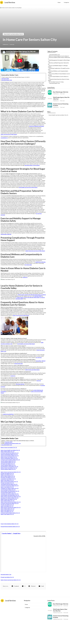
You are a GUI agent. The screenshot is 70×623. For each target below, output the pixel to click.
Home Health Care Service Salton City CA (13, 34)
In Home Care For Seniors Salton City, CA (10, 459)
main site (39, 380)
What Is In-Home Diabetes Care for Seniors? (59, 56)
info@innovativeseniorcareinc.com (12, 443)
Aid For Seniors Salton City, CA (8, 476)
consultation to (4, 137)
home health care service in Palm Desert (28, 187)
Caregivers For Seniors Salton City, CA (9, 488)
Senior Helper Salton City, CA (7, 451)
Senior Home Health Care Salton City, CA (10, 450)
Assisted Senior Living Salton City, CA (9, 466)
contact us (25, 277)
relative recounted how (8, 414)
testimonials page (18, 363)
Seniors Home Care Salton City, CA (9, 447)
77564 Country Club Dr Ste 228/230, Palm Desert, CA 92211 (31, 294)
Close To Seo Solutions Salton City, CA (9, 523)
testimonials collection (6, 234)
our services (39, 357)
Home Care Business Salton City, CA (9, 454)
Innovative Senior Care (6, 80)
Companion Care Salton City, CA (8, 478)
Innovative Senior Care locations (32, 165)
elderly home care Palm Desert (32, 369)
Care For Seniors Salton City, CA (8, 461)
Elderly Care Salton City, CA (7, 474)
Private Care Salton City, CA (7, 473)
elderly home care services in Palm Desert (35, 250)
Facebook (16, 586)
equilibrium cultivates (40, 262)
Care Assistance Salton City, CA (8, 462)
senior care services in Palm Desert (9, 134)
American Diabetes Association (36, 126)
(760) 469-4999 (5, 78)
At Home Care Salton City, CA (8, 463)
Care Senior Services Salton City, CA (9, 484)
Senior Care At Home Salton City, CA (9, 481)
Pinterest (33, 586)
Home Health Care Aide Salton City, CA (10, 491)
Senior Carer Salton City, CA (7, 480)
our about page (28, 264)
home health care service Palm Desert (26, 343)
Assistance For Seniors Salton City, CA (9, 497)
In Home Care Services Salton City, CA (9, 453)
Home (59, 2)
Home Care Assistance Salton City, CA (10, 455)
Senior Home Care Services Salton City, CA (11, 472)
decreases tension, (20, 384)
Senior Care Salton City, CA (7, 506)
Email (42, 586)
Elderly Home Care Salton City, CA (9, 457)
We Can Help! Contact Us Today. (56, 81)
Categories (66, 2)
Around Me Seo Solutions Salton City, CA (10, 526)
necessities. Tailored (40, 360)
